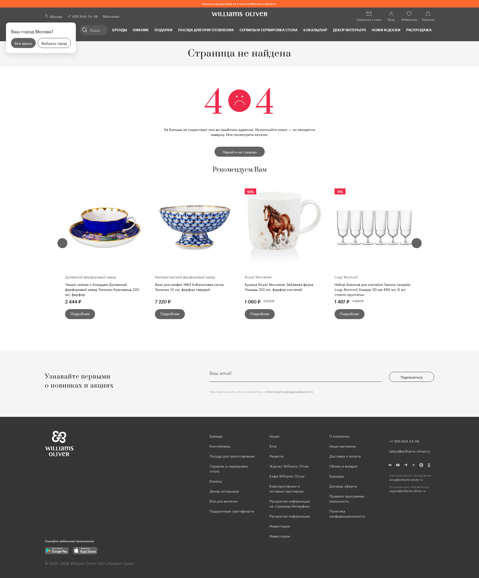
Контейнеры (220, 446)
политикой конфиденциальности (289, 391)
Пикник (141, 30)
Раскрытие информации (289, 516)
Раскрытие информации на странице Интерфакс (289, 503)
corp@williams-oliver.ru (406, 479)
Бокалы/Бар (315, 30)
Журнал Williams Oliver (289, 466)
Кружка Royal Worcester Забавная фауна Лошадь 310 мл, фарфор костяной (279, 287)
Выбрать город (54, 43)
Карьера (336, 476)
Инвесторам (280, 526)
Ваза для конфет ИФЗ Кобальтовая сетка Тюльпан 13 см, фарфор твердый (189, 287)
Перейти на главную (240, 151)
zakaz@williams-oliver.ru (409, 451)
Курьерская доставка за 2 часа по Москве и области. (239, 3)
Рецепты (276, 456)
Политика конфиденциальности (347, 513)
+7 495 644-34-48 (82, 16)
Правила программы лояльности (346, 498)
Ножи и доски (386, 30)
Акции (274, 436)
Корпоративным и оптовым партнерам (286, 488)
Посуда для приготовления (206, 30)
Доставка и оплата (345, 456)
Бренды (119, 30)
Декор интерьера (349, 30)
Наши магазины (342, 446)
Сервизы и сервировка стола (269, 30)
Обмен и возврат (343, 466)
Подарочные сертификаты (232, 511)
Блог (273, 446)
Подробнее (80, 313)
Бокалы (216, 481)
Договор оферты (343, 486)
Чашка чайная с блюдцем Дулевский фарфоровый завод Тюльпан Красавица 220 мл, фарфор (102, 289)
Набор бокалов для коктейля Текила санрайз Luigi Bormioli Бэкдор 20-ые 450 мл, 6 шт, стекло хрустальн (372, 289)
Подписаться (411, 377)
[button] (62, 243)
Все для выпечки (224, 501)
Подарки (163, 30)
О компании (339, 436)
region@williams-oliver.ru (407, 491)
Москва (56, 16)
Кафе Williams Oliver (287, 476)
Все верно (23, 43)
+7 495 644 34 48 (404, 441)
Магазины (111, 16)
